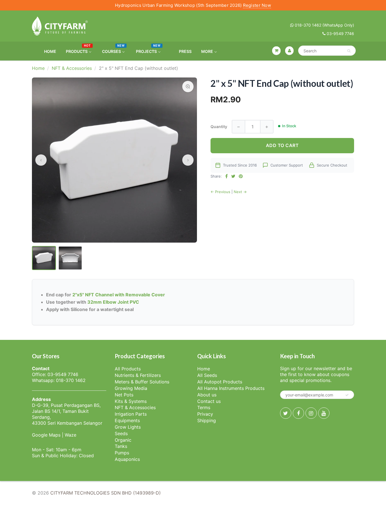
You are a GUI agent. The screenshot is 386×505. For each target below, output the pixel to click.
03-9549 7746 (340, 33)
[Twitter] (285, 413)
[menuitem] (46, 51)
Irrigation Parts (131, 414)
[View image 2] (70, 258)
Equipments (127, 420)
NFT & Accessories (72, 68)
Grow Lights (128, 427)
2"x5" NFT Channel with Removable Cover (118, 294)
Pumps (122, 453)
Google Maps (46, 435)
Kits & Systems (131, 401)
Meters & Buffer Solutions (142, 382)
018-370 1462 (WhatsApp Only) (324, 25)
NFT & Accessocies (135, 407)
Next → (240, 191)
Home (38, 68)
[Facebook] (298, 413)
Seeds (121, 433)
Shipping (206, 420)
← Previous (220, 191)
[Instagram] (311, 413)
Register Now (257, 5)
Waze (70, 435)
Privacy (205, 414)
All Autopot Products (219, 382)
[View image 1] (44, 258)
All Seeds (207, 375)
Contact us (209, 401)
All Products (128, 369)
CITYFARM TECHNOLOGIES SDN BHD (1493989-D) (105, 493)
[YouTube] (323, 413)
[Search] (349, 50)
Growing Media (131, 388)
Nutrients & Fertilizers (138, 375)
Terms (203, 407)
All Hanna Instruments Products (230, 388)
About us (206, 395)
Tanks (121, 446)
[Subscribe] (347, 395)
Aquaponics (127, 459)
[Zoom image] (188, 86)
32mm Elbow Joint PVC (113, 302)
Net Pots (124, 395)
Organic (123, 440)
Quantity (219, 126)
